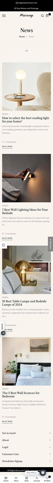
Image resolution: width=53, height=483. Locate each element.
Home (22, 36)
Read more (7, 146)
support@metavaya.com (28, 3)
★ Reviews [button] (50, 244)
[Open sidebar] (3, 245)
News (5, 114)
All (26, 50)
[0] (47, 15)
